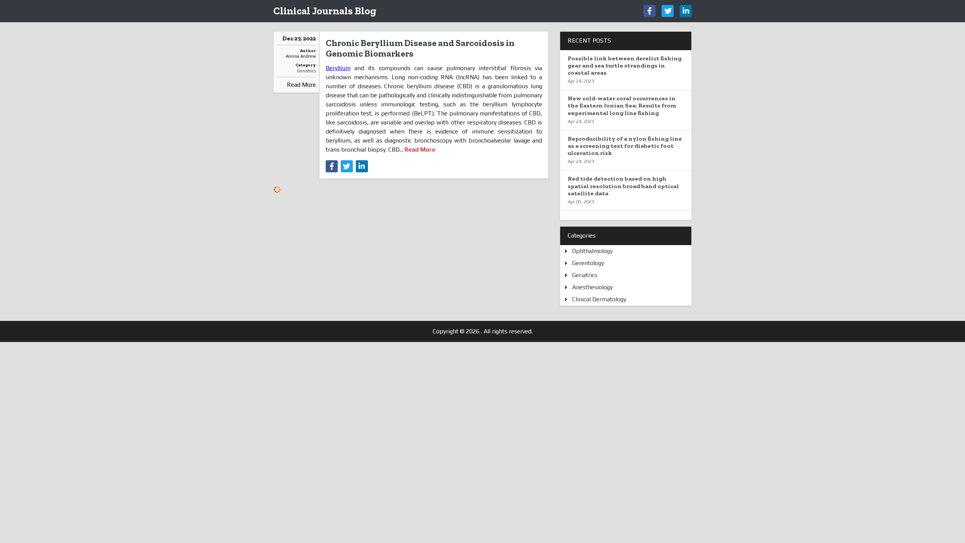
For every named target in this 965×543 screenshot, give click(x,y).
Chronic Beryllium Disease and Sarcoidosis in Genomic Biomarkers (420, 48)
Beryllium (338, 68)
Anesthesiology (592, 287)
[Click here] (649, 11)
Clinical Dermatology (599, 299)
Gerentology (588, 263)
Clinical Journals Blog (324, 11)
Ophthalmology (592, 251)
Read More (301, 84)
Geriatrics (306, 71)
